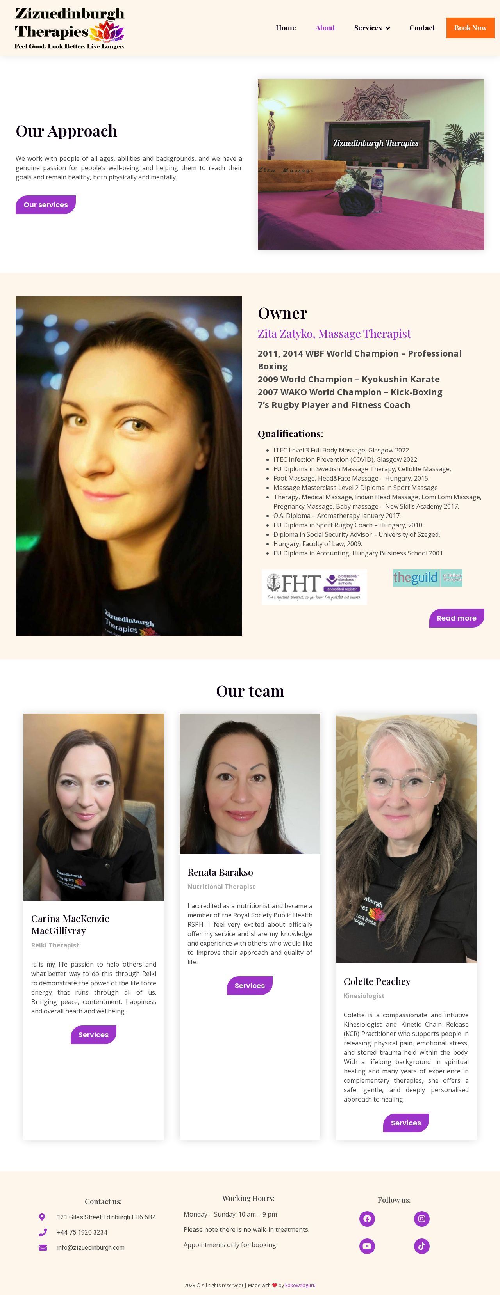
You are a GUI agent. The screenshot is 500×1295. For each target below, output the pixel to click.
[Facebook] (367, 1219)
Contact (422, 27)
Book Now (470, 27)
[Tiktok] (422, 1246)
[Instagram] (422, 1219)
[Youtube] (367, 1246)
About (325, 27)
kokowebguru (300, 1285)
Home (286, 27)
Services (368, 27)
